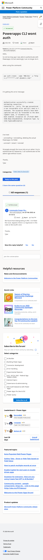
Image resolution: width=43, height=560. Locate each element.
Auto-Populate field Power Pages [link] (17, 454)
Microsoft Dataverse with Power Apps (18, 387)
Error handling (12, 369)
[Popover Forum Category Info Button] (35, 350)
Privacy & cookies (8, 540)
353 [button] (25, 415)
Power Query (11, 395)
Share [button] (24, 43)
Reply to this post (11, 179)
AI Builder (10, 358)
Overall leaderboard (34, 438)
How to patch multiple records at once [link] (20, 465)
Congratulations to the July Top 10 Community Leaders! (26, 320)
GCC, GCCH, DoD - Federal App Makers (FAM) (17, 376)
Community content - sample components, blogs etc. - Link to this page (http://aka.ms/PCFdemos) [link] (21, 485)
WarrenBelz (18, 415)
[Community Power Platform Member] (6, 210)
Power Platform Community (19, 8)
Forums (22, 17)
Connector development (15, 365)
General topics (12, 380)
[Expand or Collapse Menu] (3, 8)
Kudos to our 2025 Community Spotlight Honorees (24, 307)
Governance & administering (17, 383)
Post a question (21, 12)
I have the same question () (14, 185)
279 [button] (24, 422)
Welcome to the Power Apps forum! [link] (18, 492)
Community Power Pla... (27, 48)
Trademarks (7, 547)
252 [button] (24, 431)
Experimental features (15, 372)
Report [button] (32, 43)
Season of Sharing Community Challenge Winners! (24, 296)
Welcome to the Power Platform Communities (21, 278)
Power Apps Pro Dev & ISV (21, 171)
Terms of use (7, 544)
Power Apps (28, 17)
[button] (41, 8)
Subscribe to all (21, 400)
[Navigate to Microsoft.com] (7, 3)
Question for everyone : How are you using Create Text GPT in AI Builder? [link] (19, 478)
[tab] (18, 193)
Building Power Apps (14, 362)
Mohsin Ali (17, 431)
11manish (17, 423)
